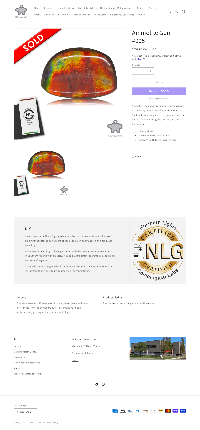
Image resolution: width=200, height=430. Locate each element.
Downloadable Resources (27, 362)
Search (17, 346)
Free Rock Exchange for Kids (28, 373)
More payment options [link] (159, 98)
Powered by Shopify (50, 423)
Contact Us (19, 357)
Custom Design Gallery (25, 351)
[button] (49, 8)
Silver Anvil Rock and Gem (31, 423)
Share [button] (138, 156)
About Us (18, 368)
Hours (75, 360)
